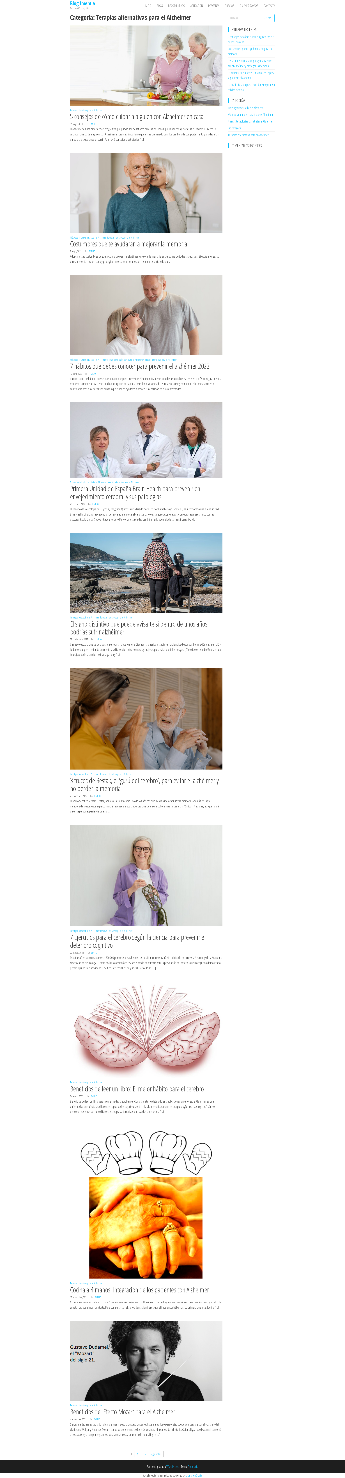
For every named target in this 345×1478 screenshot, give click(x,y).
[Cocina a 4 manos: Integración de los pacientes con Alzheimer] (146, 1201)
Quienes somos (249, 5)
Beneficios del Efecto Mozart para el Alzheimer (122, 1412)
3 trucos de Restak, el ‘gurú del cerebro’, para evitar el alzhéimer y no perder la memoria (144, 784)
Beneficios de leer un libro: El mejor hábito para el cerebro (137, 1089)
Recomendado (176, 5)
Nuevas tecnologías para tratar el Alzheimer (125, 359)
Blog (160, 5)
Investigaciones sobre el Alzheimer (85, 617)
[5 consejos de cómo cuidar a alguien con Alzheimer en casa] (146, 65)
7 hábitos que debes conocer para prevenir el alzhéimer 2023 (139, 366)
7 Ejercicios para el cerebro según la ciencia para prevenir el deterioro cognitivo (138, 941)
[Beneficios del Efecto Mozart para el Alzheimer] (146, 1360)
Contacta (269, 5)
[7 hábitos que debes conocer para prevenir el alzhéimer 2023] (146, 315)
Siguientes (156, 1454)
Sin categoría (234, 128)
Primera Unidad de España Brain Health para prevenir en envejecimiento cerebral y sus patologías (135, 492)
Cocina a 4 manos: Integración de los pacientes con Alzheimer (139, 1290)
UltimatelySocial (194, 1475)
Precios (229, 5)
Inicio (148, 5)
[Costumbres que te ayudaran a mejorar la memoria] (146, 192)
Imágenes (214, 5)
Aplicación (196, 5)
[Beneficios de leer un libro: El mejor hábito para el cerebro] (146, 1029)
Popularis (193, 1466)
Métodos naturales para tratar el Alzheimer (88, 237)
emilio (93, 124)
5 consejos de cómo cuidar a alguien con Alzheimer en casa (136, 116)
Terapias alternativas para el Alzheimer (86, 110)
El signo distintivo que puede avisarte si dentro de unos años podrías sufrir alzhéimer (138, 628)
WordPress (172, 1466)
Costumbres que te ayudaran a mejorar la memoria (128, 244)
